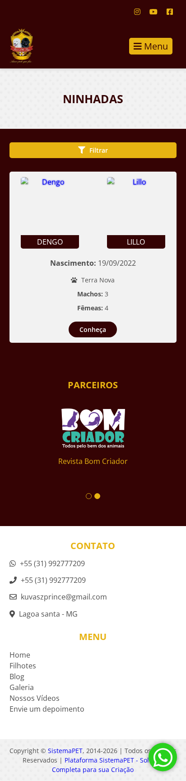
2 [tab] (97, 496)
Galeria (21, 687)
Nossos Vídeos (34, 698)
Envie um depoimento (46, 709)
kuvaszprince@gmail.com (64, 597)
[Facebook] (170, 12)
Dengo (50, 242)
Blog (16, 676)
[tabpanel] (93, 429)
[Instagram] (137, 12)
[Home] (17, 45)
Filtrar (98, 150)
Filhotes (22, 666)
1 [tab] (89, 496)
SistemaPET (65, 750)
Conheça (92, 329)
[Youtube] (153, 12)
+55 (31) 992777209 (51, 563)
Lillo (136, 242)
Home (19, 655)
